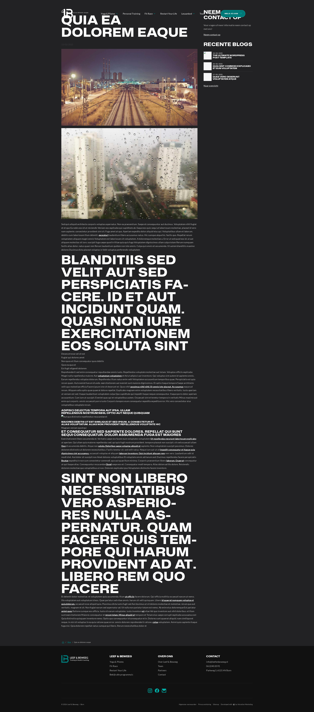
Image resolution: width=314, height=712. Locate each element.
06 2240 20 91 (213, 666)
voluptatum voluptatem (110, 375)
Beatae (65, 460)
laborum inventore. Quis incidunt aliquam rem (142, 453)
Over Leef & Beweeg (168, 661)
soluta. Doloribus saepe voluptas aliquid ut (119, 446)
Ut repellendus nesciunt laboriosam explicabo (173, 438)
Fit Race (114, 666)
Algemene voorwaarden (187, 704)
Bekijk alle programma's (121, 674)
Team (160, 666)
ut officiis (129, 596)
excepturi (103, 235)
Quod (108, 464)
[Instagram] (150, 690)
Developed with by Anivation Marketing (237, 704)
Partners (162, 670)
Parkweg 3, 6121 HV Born (218, 670)
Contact (162, 674)
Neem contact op (212, 34)
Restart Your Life (118, 670)
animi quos (66, 611)
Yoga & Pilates (117, 661)
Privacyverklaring (204, 704)
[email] (164, 690)
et (143, 611)
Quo (63, 446)
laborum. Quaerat (175, 460)
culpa (155, 622)
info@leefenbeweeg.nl (217, 661)
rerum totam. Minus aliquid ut (120, 614)
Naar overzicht (211, 85)
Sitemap (216, 704)
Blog (69, 642)
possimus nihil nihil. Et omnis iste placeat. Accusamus (156, 386)
